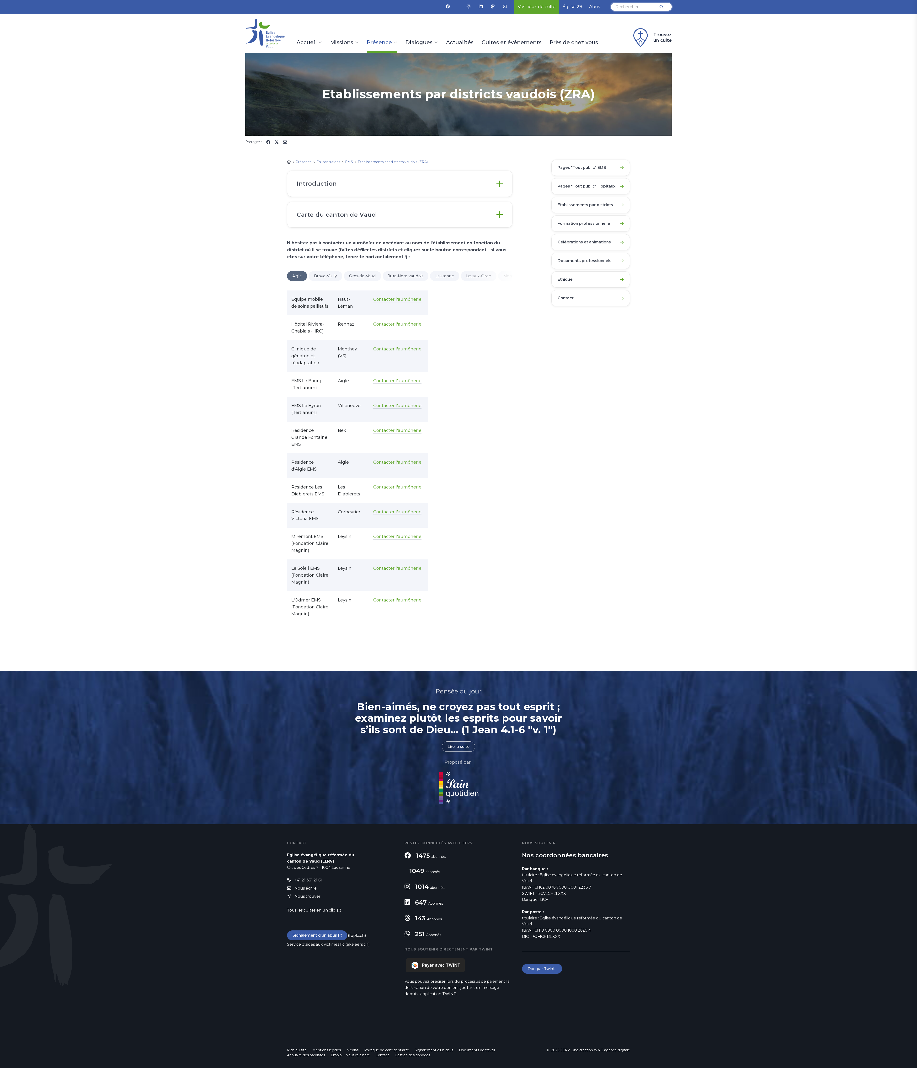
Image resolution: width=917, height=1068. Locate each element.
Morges (510, 276)
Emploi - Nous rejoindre (350, 1055)
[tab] (399, 183)
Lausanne (444, 276)
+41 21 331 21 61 (308, 880)
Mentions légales (326, 1050)
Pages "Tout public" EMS (582, 167)
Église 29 (572, 6)
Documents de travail (477, 1050)
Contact (566, 298)
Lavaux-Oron (478, 276)
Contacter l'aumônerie (397, 299)
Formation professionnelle (584, 223)
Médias (352, 1050)
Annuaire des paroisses (306, 1055)
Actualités (460, 43)
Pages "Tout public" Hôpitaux (586, 186)
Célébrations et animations (584, 242)
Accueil (307, 43)
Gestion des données (412, 1055)
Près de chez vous (574, 43)
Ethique (565, 279)
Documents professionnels (584, 260)
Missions (341, 43)
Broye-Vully (325, 276)
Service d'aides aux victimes (313, 944)
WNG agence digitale (612, 1050)
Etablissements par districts (585, 205)
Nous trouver (307, 896)
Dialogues (418, 43)
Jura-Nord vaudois (405, 276)
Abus (594, 6)
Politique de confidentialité (386, 1050)
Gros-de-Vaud (362, 276)
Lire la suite (458, 746)
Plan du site (297, 1050)
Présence (379, 43)
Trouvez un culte (662, 37)
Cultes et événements (512, 43)
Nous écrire (306, 888)
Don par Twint (542, 968)
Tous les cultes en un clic (311, 910)
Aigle (297, 276)
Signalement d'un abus (315, 935)
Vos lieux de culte (536, 6)
